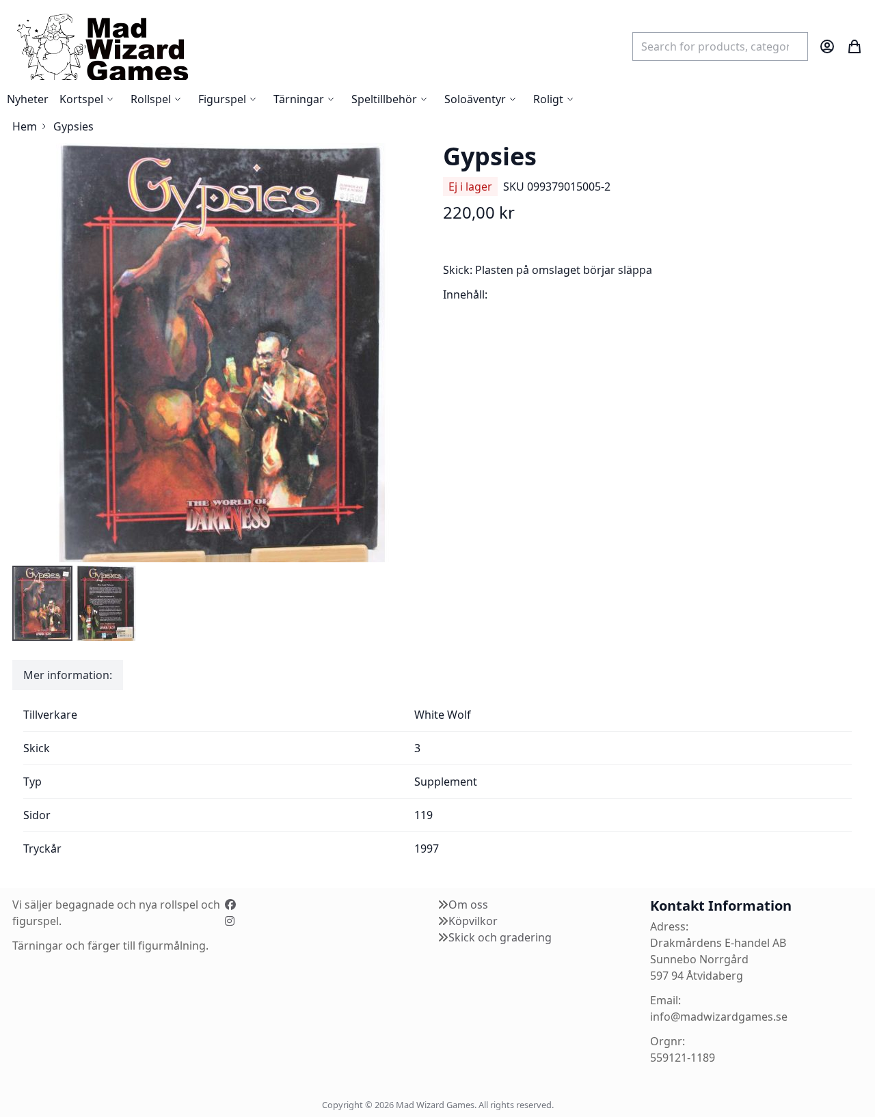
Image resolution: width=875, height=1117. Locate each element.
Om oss (468, 904)
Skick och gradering (500, 937)
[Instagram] (229, 920)
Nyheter (28, 99)
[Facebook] (230, 904)
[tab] (67, 675)
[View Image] (42, 603)
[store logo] (101, 46)
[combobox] (720, 46)
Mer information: (67, 674)
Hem (24, 126)
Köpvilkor (473, 920)
